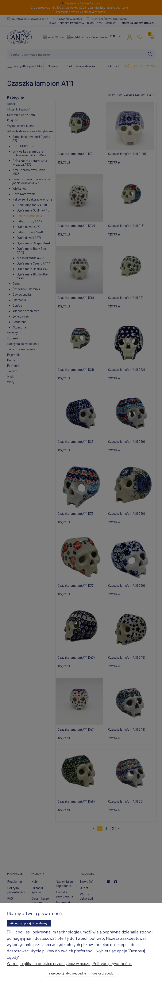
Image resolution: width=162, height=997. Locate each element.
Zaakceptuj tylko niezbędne (67, 973)
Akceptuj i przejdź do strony (28, 923)
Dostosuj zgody (102, 973)
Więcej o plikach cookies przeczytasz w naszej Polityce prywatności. (69, 963)
